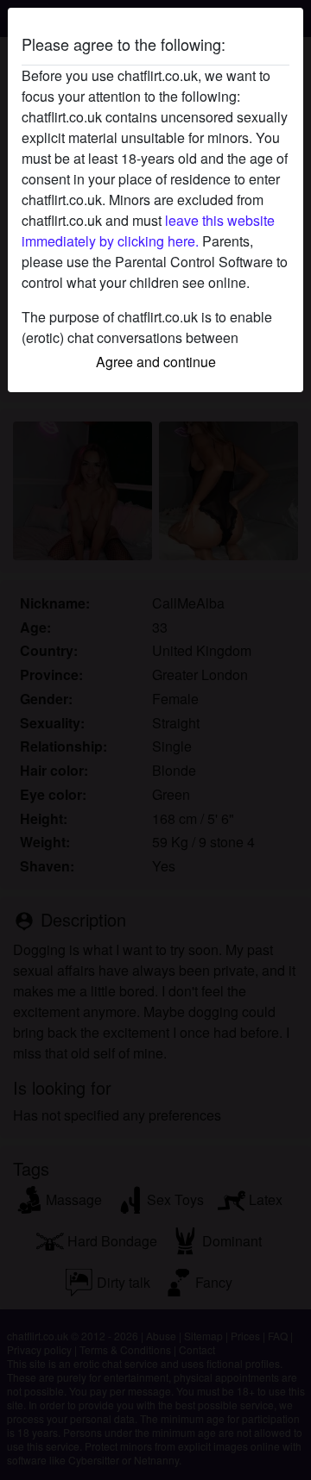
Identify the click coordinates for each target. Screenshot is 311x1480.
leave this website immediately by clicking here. (148, 230)
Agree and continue (156, 362)
